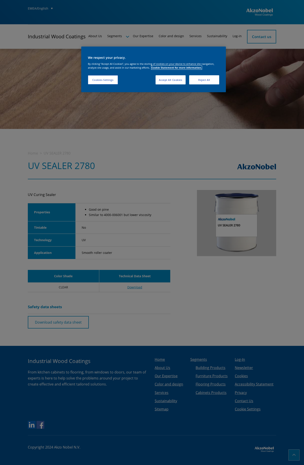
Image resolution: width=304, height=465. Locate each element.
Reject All (204, 80)
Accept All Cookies (170, 80)
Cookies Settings (102, 80)
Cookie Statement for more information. (177, 67)
